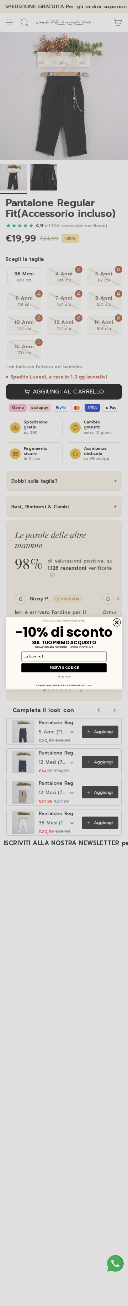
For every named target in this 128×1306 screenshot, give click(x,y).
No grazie (64, 676)
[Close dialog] (117, 622)
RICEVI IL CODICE (64, 667)
